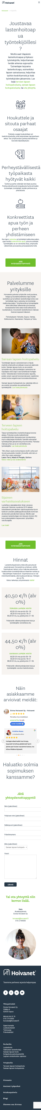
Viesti (6, 854)
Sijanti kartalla (8, 1026)
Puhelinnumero (10, 835)
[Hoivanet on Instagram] (11, 992)
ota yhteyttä (29, 88)
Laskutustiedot (9, 1028)
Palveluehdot (8, 1032)
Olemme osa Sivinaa (12, 1104)
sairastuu (13, 239)
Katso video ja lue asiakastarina (14, 460)
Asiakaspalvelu (10, 1092)
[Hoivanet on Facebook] (5, 992)
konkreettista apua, (18, 241)
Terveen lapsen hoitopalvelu (12, 427)
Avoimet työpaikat (11, 1086)
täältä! (32, 580)
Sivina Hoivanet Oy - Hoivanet (22, 710)
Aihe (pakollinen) (10, 844)
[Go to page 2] (20, 755)
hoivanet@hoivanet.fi (20, 919)
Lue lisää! (5, 525)
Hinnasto (7, 1080)
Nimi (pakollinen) (10, 806)
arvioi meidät (16, 723)
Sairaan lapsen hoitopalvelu (20, 359)
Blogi (5, 1098)
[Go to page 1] (18, 755)
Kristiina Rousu (17, 731)
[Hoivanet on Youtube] (22, 992)
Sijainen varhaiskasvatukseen (16, 499)
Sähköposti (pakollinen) (13, 825)
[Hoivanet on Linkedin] (16, 992)
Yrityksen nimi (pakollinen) (14, 816)
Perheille (7, 1044)
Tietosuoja (7, 1030)
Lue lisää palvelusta (19, 387)
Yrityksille (8, 1062)
